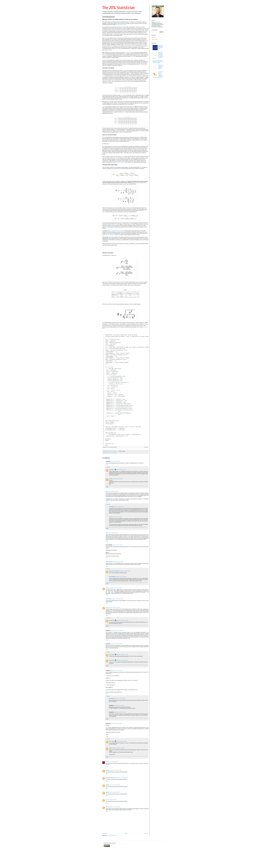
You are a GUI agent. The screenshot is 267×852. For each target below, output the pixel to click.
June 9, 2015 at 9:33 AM (115, 461)
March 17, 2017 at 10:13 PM (116, 723)
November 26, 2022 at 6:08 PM (114, 806)
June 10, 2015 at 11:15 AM (118, 544)
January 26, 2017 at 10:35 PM (116, 670)
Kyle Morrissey (112, 698)
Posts (154, 37)
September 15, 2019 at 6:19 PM (118, 748)
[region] (125, 390)
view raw (146, 447)
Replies (108, 467)
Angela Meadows (109, 561)
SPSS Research (109, 598)
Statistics (115, 452)
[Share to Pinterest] (124, 451)
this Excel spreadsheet (110, 234)
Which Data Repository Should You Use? (160, 47)
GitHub (115, 447)
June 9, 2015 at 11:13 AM (113, 491)
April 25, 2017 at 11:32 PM (119, 705)
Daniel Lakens (112, 469)
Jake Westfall (111, 506)
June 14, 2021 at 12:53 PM (115, 792)
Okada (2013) (128, 52)
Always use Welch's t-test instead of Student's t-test (160, 66)
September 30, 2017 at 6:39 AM (120, 712)
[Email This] (119, 451)
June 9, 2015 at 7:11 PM (118, 506)
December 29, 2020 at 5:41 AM (122, 777)
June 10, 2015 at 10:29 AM (117, 516)
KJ (106, 799)
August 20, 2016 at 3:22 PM (121, 576)
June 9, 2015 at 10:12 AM (118, 478)
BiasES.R (105, 447)
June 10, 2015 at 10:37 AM (113, 532)
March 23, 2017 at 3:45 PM (120, 698)
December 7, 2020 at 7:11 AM (115, 770)
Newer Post (105, 833)
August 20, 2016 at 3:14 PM (118, 561)
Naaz (107, 761)
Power (112, 452)
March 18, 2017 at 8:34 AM (122, 741)
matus (107, 491)
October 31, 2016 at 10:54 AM (117, 598)
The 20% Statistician (118, 7)
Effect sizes (108, 452)
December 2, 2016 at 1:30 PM (122, 660)
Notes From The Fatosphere (114, 571)
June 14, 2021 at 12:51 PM (115, 784)
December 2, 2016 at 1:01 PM (116, 643)
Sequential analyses (120, 162)
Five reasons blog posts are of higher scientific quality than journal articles (158, 61)
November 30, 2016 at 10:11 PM (117, 630)
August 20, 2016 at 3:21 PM (125, 571)
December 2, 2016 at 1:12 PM (122, 654)
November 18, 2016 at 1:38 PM (114, 607)
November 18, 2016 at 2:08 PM (122, 620)
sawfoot (110, 748)
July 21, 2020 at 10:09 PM (113, 761)
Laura (107, 607)
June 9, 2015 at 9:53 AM (121, 469)
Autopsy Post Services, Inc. (111, 777)
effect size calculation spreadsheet (116, 230)
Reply (107, 464)
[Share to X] (121, 451)
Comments (155, 39)
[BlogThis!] (120, 451)
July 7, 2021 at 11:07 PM (111, 799)
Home (126, 833)
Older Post (146, 833)
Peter (107, 806)
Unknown (111, 478)
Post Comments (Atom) (111, 835)
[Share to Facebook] (123, 451)
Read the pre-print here (120, 24)
